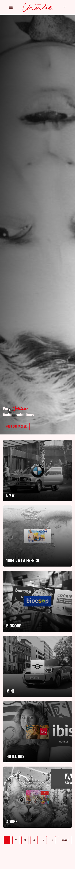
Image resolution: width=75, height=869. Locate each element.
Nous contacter (16, 426)
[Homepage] (37, 7)
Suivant (65, 840)
